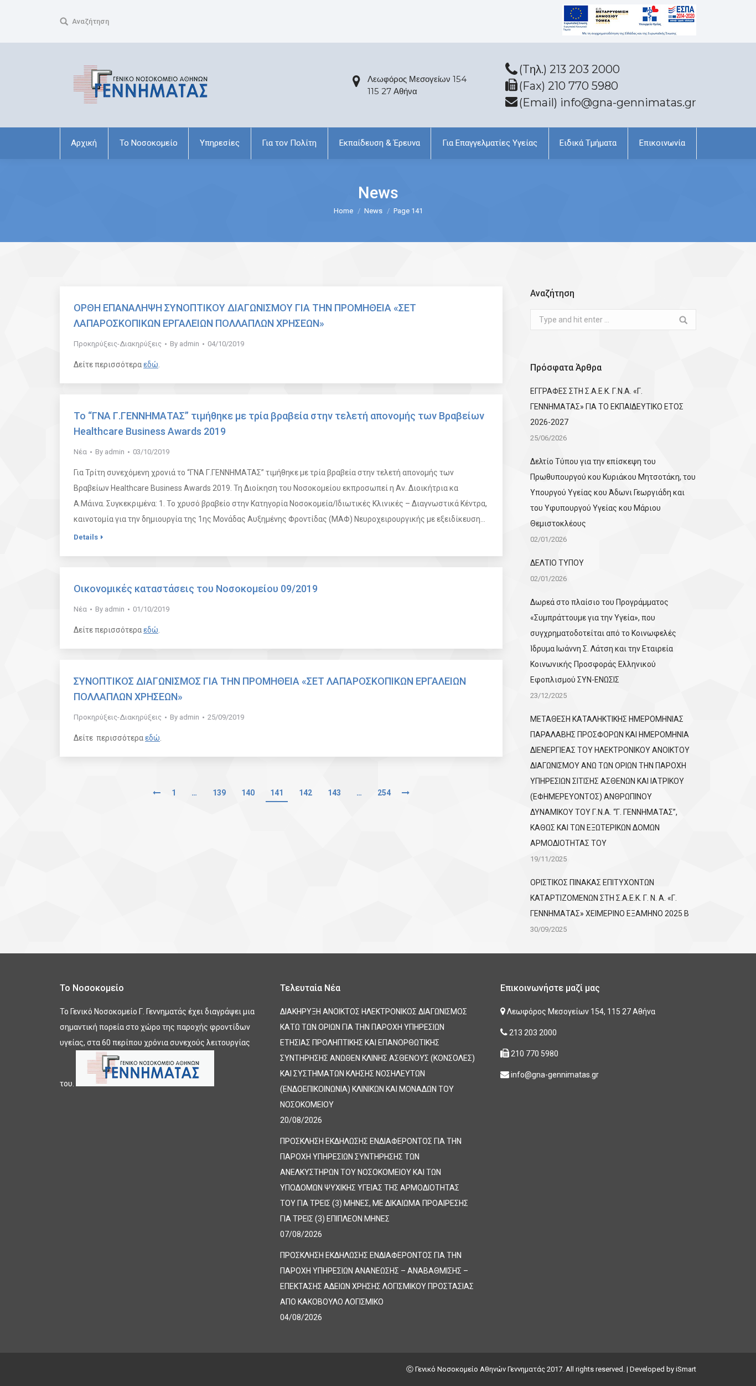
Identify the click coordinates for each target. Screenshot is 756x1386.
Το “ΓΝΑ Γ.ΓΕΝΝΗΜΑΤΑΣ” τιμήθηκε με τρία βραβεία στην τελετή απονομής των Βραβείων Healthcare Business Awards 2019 (279, 423)
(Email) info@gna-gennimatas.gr (607, 102)
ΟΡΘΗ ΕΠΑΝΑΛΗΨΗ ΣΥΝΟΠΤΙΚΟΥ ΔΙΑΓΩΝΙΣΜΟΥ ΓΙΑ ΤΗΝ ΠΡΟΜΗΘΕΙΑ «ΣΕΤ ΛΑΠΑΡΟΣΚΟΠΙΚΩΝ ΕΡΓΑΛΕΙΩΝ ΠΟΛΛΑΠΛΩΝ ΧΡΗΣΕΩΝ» (245, 315)
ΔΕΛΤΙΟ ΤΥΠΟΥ (557, 562)
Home (343, 211)
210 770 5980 (533, 1053)
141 (276, 792)
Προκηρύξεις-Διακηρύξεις (118, 344)
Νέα (80, 452)
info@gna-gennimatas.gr (554, 1074)
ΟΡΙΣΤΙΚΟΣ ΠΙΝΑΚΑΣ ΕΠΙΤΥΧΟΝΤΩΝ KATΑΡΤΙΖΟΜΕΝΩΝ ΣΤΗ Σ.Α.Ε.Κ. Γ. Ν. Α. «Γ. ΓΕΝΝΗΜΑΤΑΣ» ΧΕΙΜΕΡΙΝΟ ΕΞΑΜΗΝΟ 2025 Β (609, 898)
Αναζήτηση (90, 21)
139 (219, 792)
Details (86, 537)
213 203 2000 (532, 1032)
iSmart (686, 1369)
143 (334, 792)
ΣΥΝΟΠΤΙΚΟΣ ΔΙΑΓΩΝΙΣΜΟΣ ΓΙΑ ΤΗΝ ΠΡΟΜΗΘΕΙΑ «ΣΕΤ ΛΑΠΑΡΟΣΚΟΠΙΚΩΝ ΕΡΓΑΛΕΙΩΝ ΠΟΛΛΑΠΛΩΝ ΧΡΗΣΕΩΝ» (270, 688)
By (184, 344)
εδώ (150, 364)
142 (305, 792)
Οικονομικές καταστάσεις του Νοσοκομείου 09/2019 (196, 588)
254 (384, 792)
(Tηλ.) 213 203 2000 (569, 69)
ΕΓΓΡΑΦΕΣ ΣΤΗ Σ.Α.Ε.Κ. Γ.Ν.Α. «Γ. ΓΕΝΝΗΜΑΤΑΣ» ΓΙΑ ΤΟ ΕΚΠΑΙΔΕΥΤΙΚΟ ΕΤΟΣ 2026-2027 (606, 407)
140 (248, 792)
